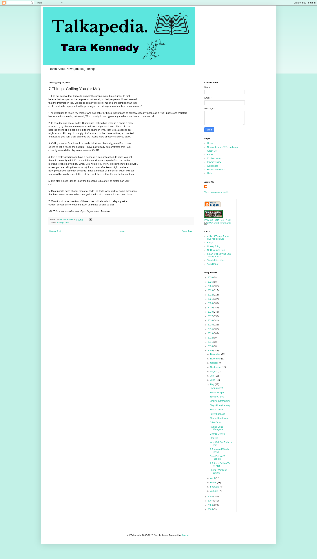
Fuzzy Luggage (217, 414)
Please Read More (219, 418)
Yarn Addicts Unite (216, 260)
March (213, 482)
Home (122, 231)
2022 (210, 294)
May (212, 384)
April (212, 478)
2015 (210, 324)
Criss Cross (215, 422)
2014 (210, 329)
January (214, 491)
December (215, 354)
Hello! (210, 173)
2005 (210, 509)
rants (67, 222)
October (214, 363)
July (212, 376)
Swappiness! (216, 388)
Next (228, 220)
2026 (210, 277)
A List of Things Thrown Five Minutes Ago (218, 237)
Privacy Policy (214, 162)
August (214, 371)
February (215, 486)
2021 (210, 299)
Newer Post (55, 231)
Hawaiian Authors (216, 169)
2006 (210, 505)
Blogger (185, 535)
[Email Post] (90, 219)
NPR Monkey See (216, 250)
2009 (210, 350)
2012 (210, 337)
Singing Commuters (220, 401)
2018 (210, 312)
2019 (210, 307)
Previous (208, 220)
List (222, 220)
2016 (210, 320)
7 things (60, 222)
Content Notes (214, 158)
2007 (210, 500)
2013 (210, 333)
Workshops (212, 166)
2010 (210, 346)
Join (217, 220)
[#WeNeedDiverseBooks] (217, 223)
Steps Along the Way (220, 405)
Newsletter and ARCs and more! (223, 147)
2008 (210, 496)
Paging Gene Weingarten (217, 428)
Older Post (187, 231)
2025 (210, 282)
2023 (210, 290)
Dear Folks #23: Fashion (218, 457)
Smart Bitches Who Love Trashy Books (219, 255)
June (213, 380)
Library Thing (213, 246)
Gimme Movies (217, 434)
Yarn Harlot (212, 264)
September (216, 367)
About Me (212, 151)
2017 (210, 316)
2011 (210, 342)
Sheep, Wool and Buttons (218, 471)
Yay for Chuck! (217, 396)
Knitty (210, 242)
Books (210, 154)
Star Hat (214, 438)
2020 (210, 303)
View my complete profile (216, 192)
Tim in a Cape (217, 392)
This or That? (216, 409)
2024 (210, 286)
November (215, 358)
